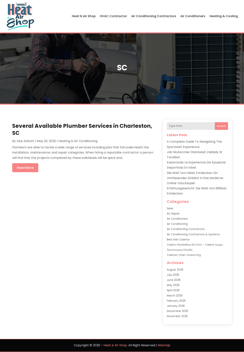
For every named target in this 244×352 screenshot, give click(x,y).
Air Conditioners (192, 16)
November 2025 (177, 316)
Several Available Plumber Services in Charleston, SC (82, 129)
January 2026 (176, 306)
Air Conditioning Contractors (153, 16)
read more (25, 168)
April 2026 (173, 290)
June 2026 (174, 280)
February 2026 (176, 301)
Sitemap (164, 345)
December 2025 (177, 311)
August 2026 (175, 270)
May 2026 (173, 285)
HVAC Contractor (113, 16)
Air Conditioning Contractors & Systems (193, 234)
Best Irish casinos (178, 239)
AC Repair (173, 213)
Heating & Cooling (223, 16)
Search (221, 126)
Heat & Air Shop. (116, 345)
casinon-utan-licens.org (184, 255)
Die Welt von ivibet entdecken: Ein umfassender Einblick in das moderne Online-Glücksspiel (195, 178)
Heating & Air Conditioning (78, 141)
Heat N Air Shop (84, 16)
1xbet (170, 208)
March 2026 (174, 295)
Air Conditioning (177, 224)
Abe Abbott (25, 141)
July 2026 (173, 275)
